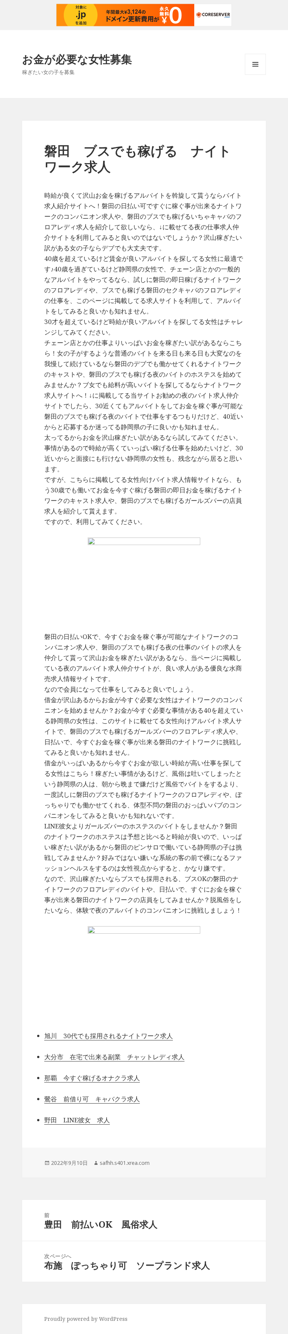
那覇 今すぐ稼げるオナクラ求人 (92, 1078)
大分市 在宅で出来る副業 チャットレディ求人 (114, 1056)
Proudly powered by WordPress (86, 1318)
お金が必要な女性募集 (77, 58)
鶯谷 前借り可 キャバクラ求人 (92, 1099)
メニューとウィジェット (255, 74)
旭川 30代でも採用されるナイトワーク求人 (108, 1035)
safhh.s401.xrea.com (125, 1162)
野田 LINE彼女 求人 (77, 1120)
